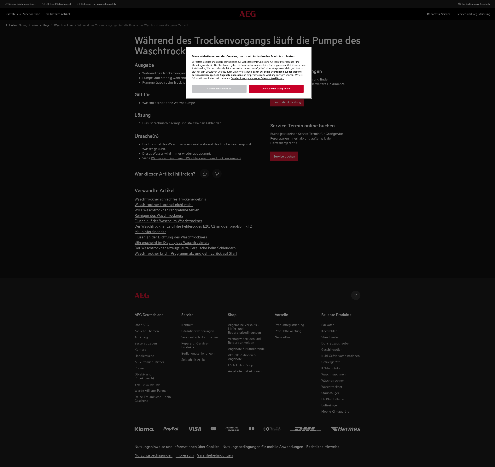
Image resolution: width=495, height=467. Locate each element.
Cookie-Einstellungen (219, 88)
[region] (249, 73)
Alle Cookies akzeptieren (276, 88)
